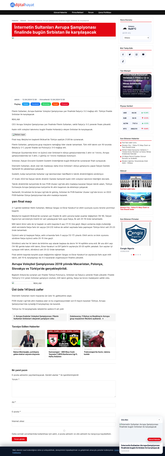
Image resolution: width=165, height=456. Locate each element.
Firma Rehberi (77, 12)
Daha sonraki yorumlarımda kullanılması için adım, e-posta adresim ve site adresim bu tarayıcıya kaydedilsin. (61, 434)
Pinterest (65, 104)
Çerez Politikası (104, 12)
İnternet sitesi (18, 421)
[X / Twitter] (130, 54)
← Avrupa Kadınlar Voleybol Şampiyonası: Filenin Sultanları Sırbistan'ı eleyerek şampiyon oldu (36, 317)
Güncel (23, 21)
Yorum (15, 379)
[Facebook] (123, 54)
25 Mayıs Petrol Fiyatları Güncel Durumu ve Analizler (134, 157)
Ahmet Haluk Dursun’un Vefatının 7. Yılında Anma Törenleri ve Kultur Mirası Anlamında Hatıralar (136, 152)
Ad (14, 402)
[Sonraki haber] (148, 78)
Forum (91, 12)
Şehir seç (126, 33)
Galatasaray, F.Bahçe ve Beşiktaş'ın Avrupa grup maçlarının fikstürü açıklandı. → (90, 317)
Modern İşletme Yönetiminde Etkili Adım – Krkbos (135, 162)
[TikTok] (123, 61)
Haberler (15, 21)
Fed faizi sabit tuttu (129, 143)
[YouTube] (143, 54)
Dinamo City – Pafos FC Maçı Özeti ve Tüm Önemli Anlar (136, 146)
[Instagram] (136, 54)
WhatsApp (46, 104)
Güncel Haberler (60, 12)
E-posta (16, 411)
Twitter (25, 104)
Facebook (35, 104)
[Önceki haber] (142, 78)
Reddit (55, 104)
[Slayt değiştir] (131, 254)
